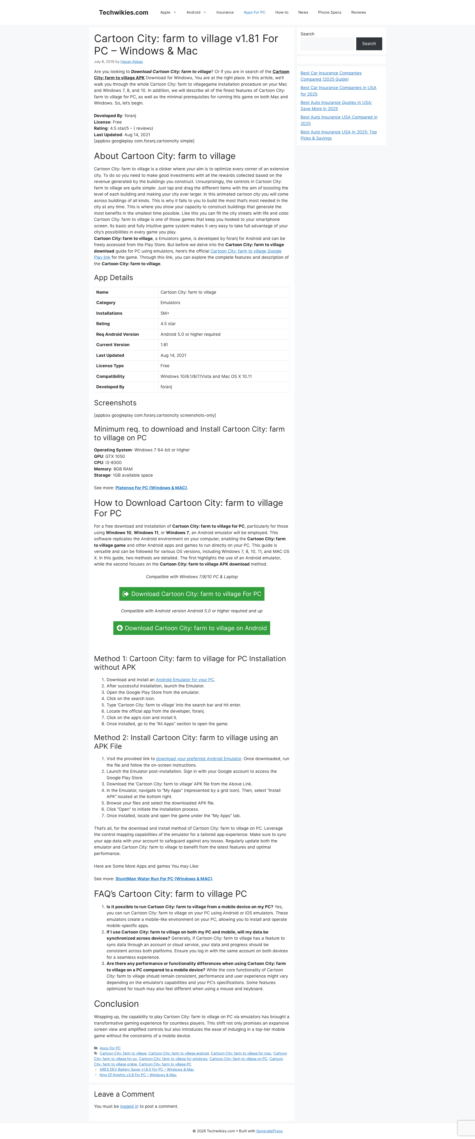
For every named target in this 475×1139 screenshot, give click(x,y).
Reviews (358, 12)
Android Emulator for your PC (185, 679)
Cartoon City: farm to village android (178, 1053)
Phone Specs (329, 12)
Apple (165, 12)
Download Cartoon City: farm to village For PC (196, 593)
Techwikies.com (123, 12)
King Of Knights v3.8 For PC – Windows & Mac (138, 1075)
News (303, 12)
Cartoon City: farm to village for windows (173, 1059)
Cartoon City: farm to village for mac (241, 1053)
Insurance (225, 12)
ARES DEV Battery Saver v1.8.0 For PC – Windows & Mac (147, 1069)
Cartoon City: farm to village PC (165, 1064)
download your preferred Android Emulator (198, 758)
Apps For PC (254, 12)
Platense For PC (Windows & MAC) (151, 487)
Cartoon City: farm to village (123, 1053)
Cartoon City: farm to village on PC (238, 1059)
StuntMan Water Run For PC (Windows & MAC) (164, 878)
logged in (129, 1106)
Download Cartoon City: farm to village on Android (196, 628)
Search (307, 33)
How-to (281, 12)
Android (193, 12)
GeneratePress (269, 1131)
